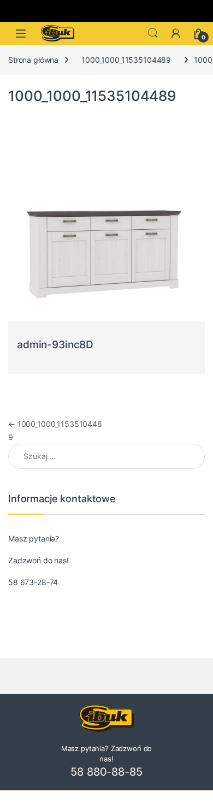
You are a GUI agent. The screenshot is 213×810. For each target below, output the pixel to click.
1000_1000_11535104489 (126, 59)
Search (153, 33)
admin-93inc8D (55, 344)
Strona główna (33, 59)
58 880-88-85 (106, 771)
